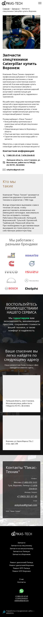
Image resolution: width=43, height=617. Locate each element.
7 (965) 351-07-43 (13, 155)
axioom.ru (10, 613)
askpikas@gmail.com (26, 504)
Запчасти (15, 9)
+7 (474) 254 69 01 (21, 598)
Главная (6, 9)
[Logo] (21, 533)
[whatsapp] (21, 591)
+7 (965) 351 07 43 (27, 496)
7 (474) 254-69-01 (28, 155)
